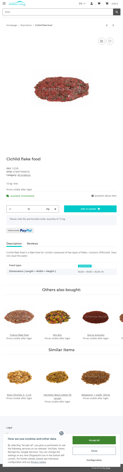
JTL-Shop (106, 468)
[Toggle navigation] (4, 2)
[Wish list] (99, 3)
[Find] (116, 11)
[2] (20, 230)
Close (94, 450)
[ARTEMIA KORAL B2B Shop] (17, 3)
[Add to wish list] (109, 41)
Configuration (94, 460)
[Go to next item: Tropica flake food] (113, 25)
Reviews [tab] (32, 243)
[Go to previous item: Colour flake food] (106, 25)
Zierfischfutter (85, 266)
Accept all (94, 440)
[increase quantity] (55, 209)
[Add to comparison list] (101, 41)
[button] (91, 3)
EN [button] (80, 3)
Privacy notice (38, 462)
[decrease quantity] (10, 209)
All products (24, 175)
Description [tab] (14, 243)
